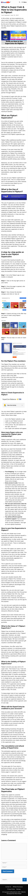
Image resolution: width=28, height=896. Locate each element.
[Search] (24, 879)
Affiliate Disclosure (18, 886)
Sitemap (18, 889)
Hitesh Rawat (17, 893)
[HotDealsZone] (6, 2)
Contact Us (8, 886)
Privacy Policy (11, 889)
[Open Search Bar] (19, 2)
